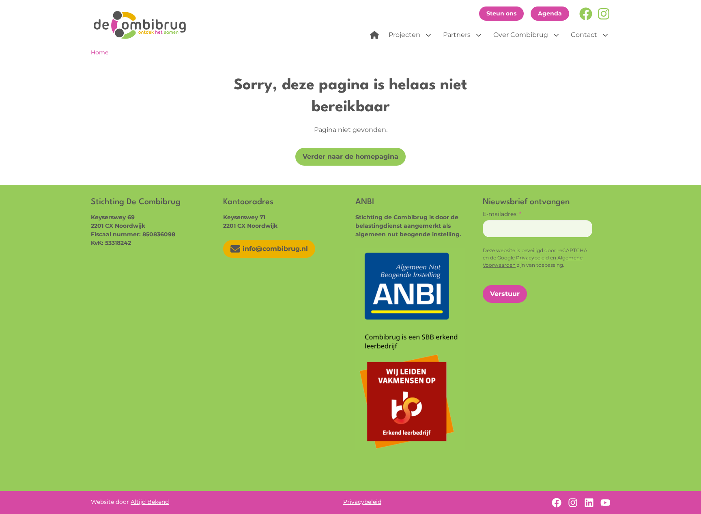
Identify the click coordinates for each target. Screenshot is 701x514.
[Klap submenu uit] (428, 35)
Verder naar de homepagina (350, 156)
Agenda (550, 13)
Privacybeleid (532, 258)
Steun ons (501, 13)
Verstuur (505, 294)
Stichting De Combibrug (142, 24)
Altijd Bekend (150, 501)
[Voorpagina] (374, 35)
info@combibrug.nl (275, 249)
